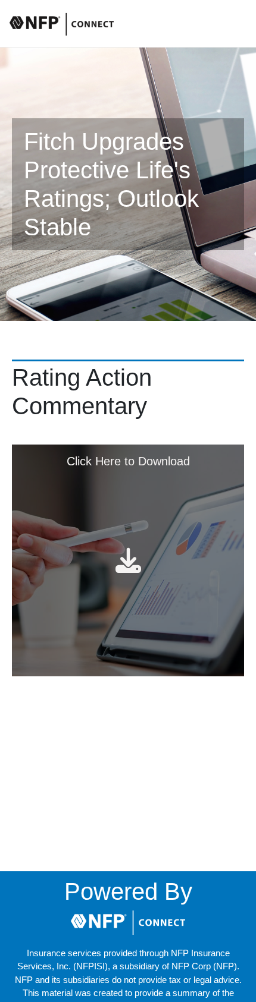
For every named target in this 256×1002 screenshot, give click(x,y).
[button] (128, 922)
